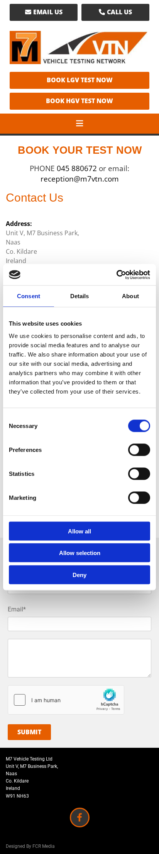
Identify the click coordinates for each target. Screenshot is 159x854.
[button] (44, 12)
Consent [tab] (28, 296)
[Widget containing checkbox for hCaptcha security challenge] (66, 700)
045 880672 (78, 168)
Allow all (79, 531)
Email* (17, 609)
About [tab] (130, 296)
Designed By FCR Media (30, 846)
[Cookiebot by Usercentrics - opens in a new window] (116, 275)
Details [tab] (79, 296)
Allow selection (79, 553)
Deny (79, 574)
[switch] (139, 449)
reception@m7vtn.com (80, 179)
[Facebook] (79, 817)
